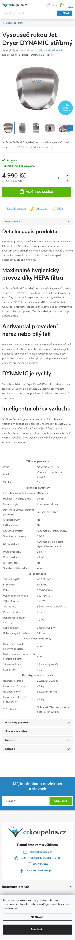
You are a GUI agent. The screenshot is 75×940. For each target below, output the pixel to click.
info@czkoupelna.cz (40, 852)
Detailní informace (39, 147)
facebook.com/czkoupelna (40, 870)
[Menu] (70, 5)
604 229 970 (40, 864)
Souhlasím (37, 929)
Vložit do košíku (39, 192)
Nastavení (37, 917)
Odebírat (60, 801)
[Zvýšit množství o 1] (68, 175)
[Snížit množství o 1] (68, 180)
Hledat (64, 13)
